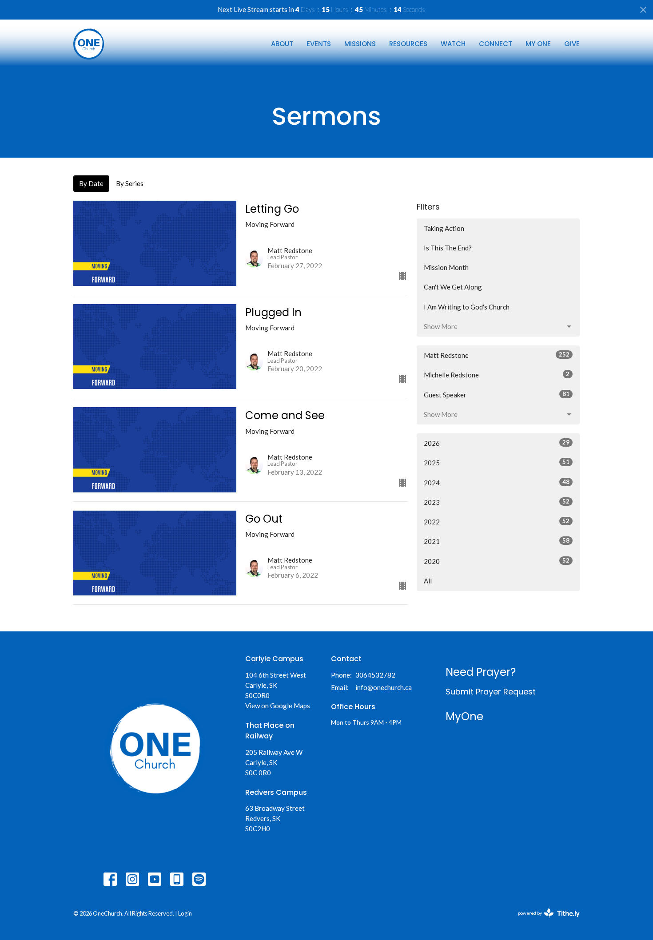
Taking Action (444, 228)
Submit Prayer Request (491, 691)
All (428, 581)
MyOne (464, 716)
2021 (496, 541)
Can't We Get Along (453, 287)
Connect (495, 43)
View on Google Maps (277, 706)
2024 (496, 482)
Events (319, 43)
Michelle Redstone (496, 374)
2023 (496, 502)
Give (572, 43)
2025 (496, 462)
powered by (544, 920)
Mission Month (446, 267)
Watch (453, 43)
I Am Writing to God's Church (467, 307)
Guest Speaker (496, 394)
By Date (91, 183)
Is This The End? (448, 248)
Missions (360, 43)
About (282, 43)
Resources (408, 43)
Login (185, 913)
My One (538, 43)
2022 (496, 521)
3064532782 (375, 675)
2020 (496, 561)
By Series (129, 183)
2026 (496, 443)
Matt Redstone (496, 355)
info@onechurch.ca (383, 687)
